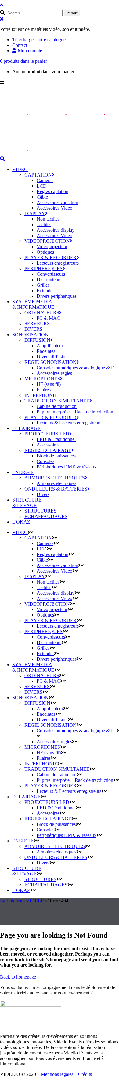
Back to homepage (18, 976)
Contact (19, 45)
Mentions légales (57, 1074)
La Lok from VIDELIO (23, 900)
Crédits (85, 1074)
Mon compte (29, 50)
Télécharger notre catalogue (39, 39)
